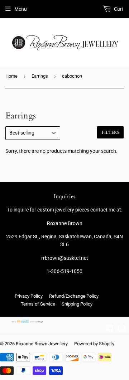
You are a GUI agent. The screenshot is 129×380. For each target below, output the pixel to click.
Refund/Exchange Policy (74, 296)
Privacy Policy (29, 296)
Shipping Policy (77, 304)
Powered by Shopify (94, 343)
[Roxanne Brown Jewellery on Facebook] (110, 329)
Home (11, 76)
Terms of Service (38, 304)
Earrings (40, 76)
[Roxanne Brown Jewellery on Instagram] (121, 329)
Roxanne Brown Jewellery (42, 343)
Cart (118, 9)
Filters (110, 132)
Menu (20, 9)
